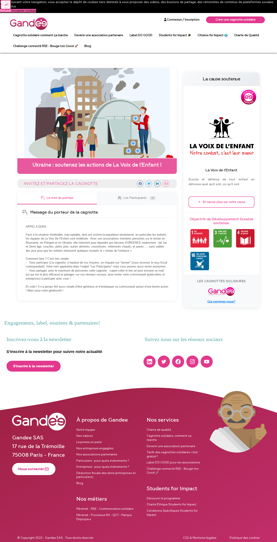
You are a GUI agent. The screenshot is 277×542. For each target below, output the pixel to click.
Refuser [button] (5, 11)
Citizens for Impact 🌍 (213, 35)
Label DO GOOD (141, 35)
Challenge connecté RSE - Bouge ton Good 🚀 (45, 46)
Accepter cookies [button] (23, 11)
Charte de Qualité (246, 35)
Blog (87, 46)
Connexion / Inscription (183, 19)
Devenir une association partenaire (98, 35)
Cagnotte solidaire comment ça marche (40, 35)
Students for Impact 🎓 (175, 35)
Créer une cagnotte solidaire (236, 19)
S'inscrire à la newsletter (33, 366)
